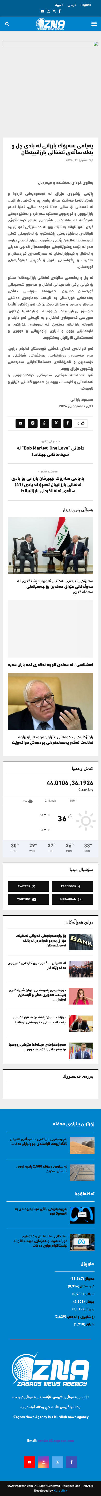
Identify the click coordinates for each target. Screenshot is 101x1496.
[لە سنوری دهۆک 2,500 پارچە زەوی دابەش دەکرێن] (82, 1172)
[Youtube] (29, 1462)
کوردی (72, 5)
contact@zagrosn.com (56, 1441)
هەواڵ (90, 1279)
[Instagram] (43, 1462)
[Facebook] (71, 1462)
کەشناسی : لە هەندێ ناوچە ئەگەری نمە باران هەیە (50, 665)
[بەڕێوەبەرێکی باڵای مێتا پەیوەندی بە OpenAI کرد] (82, 1215)
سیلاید (89, 1294)
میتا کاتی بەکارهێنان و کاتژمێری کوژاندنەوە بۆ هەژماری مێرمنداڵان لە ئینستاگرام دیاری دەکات (40, 1241)
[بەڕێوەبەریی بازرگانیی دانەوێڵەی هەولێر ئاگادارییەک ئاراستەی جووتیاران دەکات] (82, 1145)
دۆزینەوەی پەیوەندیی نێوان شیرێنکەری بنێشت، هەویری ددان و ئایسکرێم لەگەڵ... (37, 995)
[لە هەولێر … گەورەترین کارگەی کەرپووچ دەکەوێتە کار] (81, 969)
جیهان (90, 1302)
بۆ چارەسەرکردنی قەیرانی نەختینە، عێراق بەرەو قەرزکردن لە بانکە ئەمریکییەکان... (41, 940)
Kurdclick (60, 1490)
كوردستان (87, 1286)
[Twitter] (57, 1462)
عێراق (90, 1324)
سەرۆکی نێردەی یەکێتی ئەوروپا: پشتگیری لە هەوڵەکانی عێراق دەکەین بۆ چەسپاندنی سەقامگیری (55, 586)
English (86, 5)
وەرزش (89, 1309)
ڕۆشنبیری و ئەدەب (81, 1317)
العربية (59, 5)
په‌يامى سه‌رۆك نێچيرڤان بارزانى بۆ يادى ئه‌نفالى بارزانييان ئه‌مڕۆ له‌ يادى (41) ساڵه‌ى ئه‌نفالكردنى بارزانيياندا (47, 485)
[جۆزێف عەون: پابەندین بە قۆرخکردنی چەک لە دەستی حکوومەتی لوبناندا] (81, 1023)
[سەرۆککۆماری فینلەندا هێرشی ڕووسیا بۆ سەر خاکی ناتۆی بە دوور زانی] (81, 1051)
